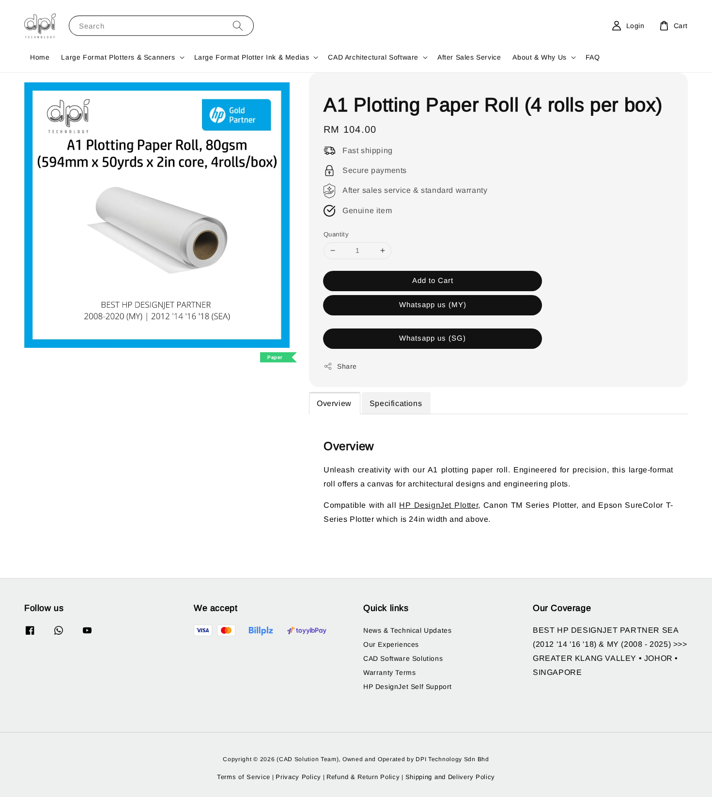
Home (39, 57)
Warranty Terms (389, 672)
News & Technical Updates (407, 630)
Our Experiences (391, 644)
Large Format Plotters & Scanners (118, 57)
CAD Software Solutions (403, 658)
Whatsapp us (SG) (432, 338)
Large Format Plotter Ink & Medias (252, 57)
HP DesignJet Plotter (438, 505)
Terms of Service (243, 777)
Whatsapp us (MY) (432, 304)
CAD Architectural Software (373, 57)
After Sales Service (469, 57)
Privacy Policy (298, 777)
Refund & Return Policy (363, 777)
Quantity (336, 234)
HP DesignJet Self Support (407, 686)
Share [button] (347, 366)
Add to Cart (432, 280)
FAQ (593, 57)
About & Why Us (539, 57)
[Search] (237, 25)
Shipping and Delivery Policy (450, 777)
